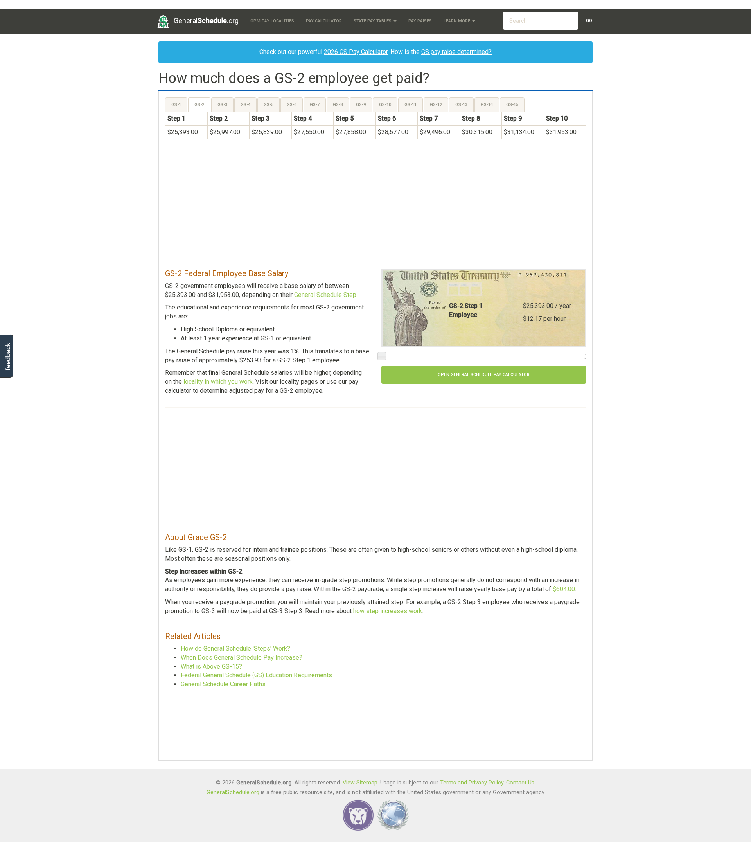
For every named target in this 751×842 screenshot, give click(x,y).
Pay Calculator (324, 20)
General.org (206, 20)
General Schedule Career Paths (223, 684)
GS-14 (487, 104)
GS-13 (461, 104)
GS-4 (245, 104)
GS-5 (268, 104)
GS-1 (176, 104)
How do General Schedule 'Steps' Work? (235, 648)
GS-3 (222, 104)
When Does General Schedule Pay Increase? (241, 657)
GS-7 (315, 104)
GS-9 (361, 104)
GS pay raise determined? (456, 52)
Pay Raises (420, 20)
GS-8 (338, 104)
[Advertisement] (375, 208)
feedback (8, 357)
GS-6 (291, 104)
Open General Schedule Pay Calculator (484, 374)
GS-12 (436, 104)
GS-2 (199, 104)
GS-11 (410, 104)
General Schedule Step (325, 295)
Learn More (457, 20)
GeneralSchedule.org (233, 792)
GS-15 (512, 104)
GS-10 (385, 104)
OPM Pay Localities (272, 20)
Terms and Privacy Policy (471, 782)
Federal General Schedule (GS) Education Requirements (256, 675)
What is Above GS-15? (211, 666)
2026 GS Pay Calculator (356, 52)
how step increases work (387, 611)
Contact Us (520, 782)
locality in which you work (218, 381)
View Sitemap (360, 782)
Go (589, 20)
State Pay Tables (373, 20)
